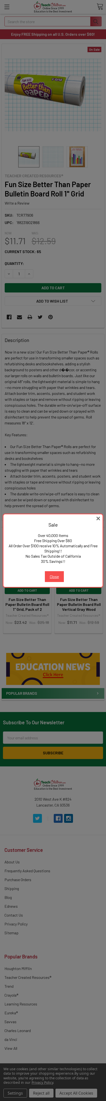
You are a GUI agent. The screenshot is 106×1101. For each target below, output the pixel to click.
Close (54, 576)
